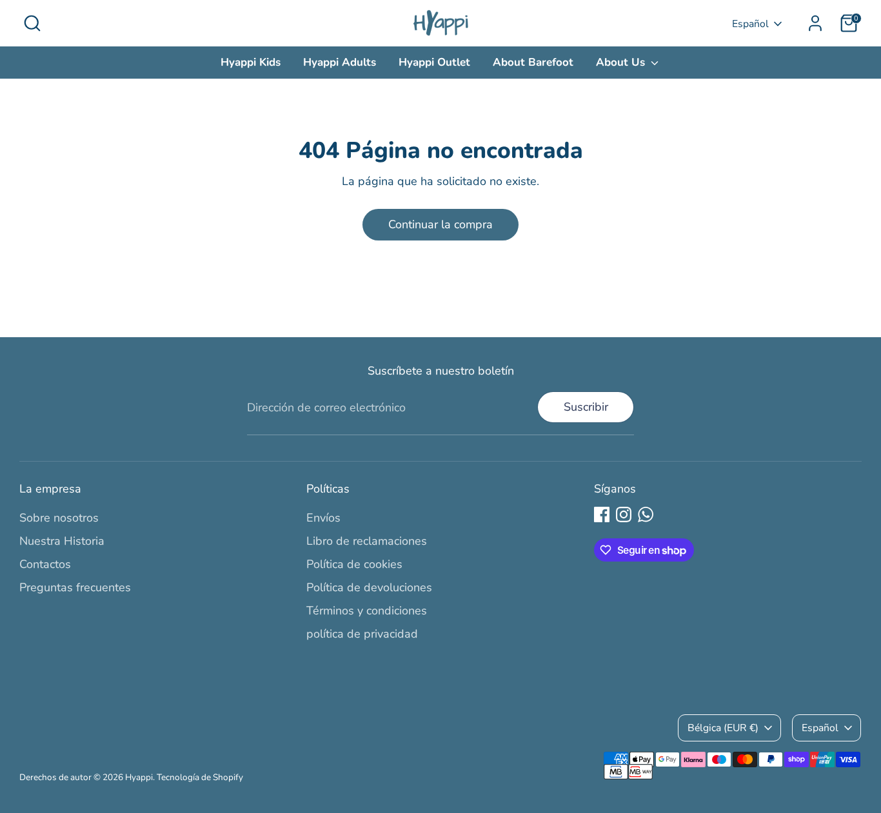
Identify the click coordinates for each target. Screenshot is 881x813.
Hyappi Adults (339, 62)
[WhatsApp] (645, 514)
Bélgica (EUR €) (723, 728)
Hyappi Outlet (434, 62)
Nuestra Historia (61, 541)
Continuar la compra (440, 224)
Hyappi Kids (251, 62)
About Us (622, 62)
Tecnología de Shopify (200, 777)
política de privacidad (362, 634)
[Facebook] (601, 514)
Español (750, 24)
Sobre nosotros (59, 517)
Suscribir (586, 407)
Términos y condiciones (366, 610)
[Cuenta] (815, 23)
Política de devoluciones (369, 587)
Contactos (45, 564)
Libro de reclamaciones (366, 541)
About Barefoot (533, 62)
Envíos (323, 517)
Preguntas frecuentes (75, 587)
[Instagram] (623, 514)
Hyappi (139, 777)
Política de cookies (354, 564)
